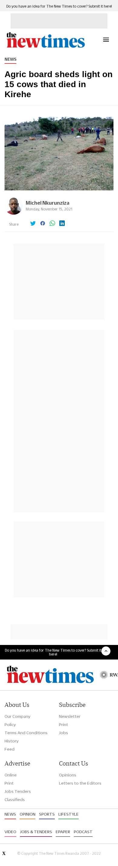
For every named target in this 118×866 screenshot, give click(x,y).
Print (63, 724)
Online (11, 774)
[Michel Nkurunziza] (14, 213)
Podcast (83, 831)
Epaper (63, 831)
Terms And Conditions (26, 732)
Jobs (63, 732)
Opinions (67, 774)
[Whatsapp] (52, 224)
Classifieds (15, 799)
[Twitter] (33, 224)
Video (10, 831)
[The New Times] (45, 46)
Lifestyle (68, 814)
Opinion (27, 814)
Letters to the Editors (80, 783)
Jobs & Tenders (36, 831)
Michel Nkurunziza (47, 203)
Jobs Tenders (18, 791)
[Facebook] (42, 224)
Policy (10, 724)
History (11, 740)
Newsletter (69, 716)
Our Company (17, 716)
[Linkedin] (62, 224)
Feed (10, 749)
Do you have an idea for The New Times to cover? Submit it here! (59, 6)
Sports (47, 814)
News (10, 59)
